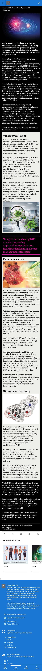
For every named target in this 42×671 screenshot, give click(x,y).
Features (10, 642)
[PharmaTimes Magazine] (21, 3)
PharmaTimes (11, 637)
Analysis (10, 645)
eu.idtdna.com (10, 529)
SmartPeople (11, 648)
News (9, 640)
